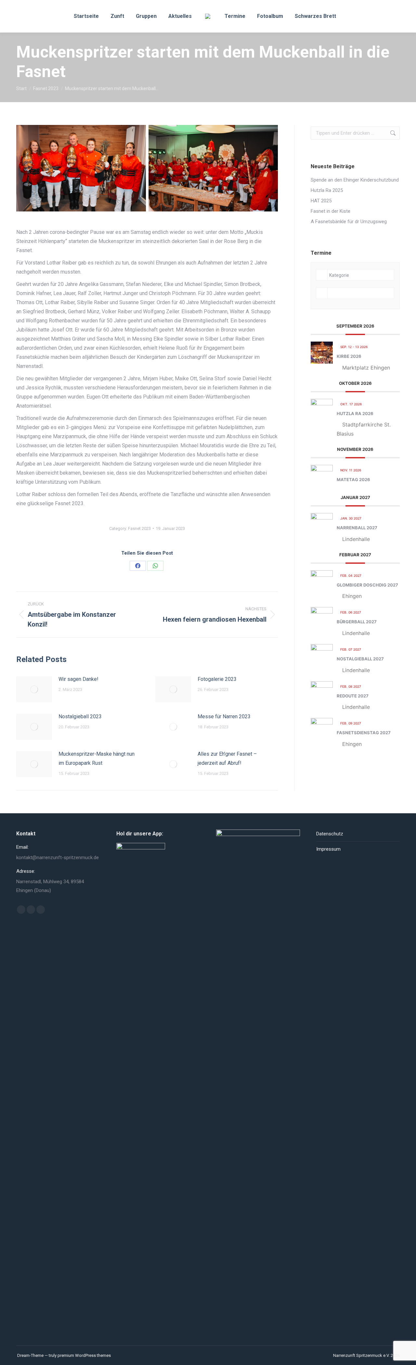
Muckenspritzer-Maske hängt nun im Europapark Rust (96, 758)
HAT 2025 (321, 201)
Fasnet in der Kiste (330, 211)
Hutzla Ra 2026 (355, 413)
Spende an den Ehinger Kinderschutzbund (355, 180)
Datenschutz (329, 834)
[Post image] (34, 689)
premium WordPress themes (84, 1355)
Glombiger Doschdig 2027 (367, 585)
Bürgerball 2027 (357, 621)
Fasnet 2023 (139, 528)
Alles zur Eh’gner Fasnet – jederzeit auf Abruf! (227, 758)
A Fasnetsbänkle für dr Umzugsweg (349, 221)
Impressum (328, 849)
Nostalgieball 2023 (80, 716)
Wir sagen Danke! (78, 679)
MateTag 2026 (353, 479)
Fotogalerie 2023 (217, 679)
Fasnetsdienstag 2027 (364, 732)
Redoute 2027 (353, 695)
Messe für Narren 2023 (224, 716)
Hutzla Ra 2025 (327, 190)
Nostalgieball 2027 (360, 658)
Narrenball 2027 (357, 527)
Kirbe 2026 (349, 356)
